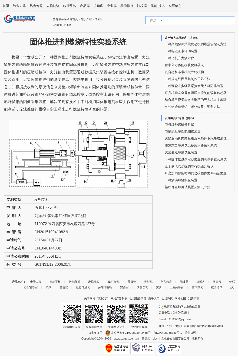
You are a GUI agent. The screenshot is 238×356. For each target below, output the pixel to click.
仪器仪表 (142, 287)
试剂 (48, 287)
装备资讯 (19, 6)
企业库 (112, 6)
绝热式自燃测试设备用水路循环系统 (191, 145)
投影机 (148, 281)
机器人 (200, 281)
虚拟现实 (93, 281)
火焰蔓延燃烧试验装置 (181, 152)
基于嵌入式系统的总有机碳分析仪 (189, 166)
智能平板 (55, 281)
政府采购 (69, 6)
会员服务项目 (137, 298)
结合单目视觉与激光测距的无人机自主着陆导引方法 (197, 100)
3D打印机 (113, 281)
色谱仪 (64, 287)
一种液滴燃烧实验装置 (181, 180)
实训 (159, 287)
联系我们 (103, 298)
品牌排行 (126, 6)
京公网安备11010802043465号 (130, 332)
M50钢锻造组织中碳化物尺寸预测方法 (192, 107)
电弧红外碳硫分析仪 (179, 124)
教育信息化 (83, 287)
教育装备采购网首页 (65, 19)
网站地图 (180, 298)
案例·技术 (158, 6)
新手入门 (153, 298)
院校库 (142, 6)
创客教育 (166, 281)
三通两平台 (177, 287)
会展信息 (175, 6)
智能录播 (74, 281)
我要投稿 (193, 298)
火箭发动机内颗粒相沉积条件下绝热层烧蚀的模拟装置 (197, 138)
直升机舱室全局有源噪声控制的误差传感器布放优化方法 (197, 93)
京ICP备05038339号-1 (167, 332)
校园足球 (216, 287)
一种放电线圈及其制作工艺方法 (187, 79)
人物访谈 (53, 6)
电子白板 (35, 281)
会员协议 (167, 298)
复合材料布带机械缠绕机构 (184, 72)
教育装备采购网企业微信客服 (181, 306)
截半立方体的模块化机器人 (184, 65)
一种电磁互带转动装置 (181, 51)
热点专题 (36, 6)
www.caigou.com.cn (126, 338)
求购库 (98, 6)
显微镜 (132, 281)
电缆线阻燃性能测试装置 (183, 131)
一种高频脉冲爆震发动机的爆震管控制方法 (196, 44)
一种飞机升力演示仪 (179, 58)
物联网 (233, 281)
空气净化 (197, 287)
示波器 (184, 281)
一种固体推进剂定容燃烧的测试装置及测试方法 (197, 159)
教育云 (217, 281)
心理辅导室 (31, 287)
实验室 (124, 287)
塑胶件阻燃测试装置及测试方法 (187, 187)
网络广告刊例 (119, 298)
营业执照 (190, 332)
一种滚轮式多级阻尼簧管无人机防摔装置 (194, 86)
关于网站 (89, 298)
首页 (6, 6)
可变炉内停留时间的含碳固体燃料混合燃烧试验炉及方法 (197, 173)
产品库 (85, 6)
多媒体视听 (105, 287)
